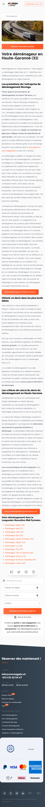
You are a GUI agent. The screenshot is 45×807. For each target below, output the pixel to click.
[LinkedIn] (23, 793)
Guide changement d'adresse (12, 729)
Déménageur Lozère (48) (15, 563)
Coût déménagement (9, 715)
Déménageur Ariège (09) (15, 525)
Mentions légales (8, 699)
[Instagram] (17, 793)
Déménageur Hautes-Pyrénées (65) (19, 539)
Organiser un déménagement (12, 733)
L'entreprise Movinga (9, 722)
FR (29, 793)
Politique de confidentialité (11, 702)
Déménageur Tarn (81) (14, 549)
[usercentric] (4, 793)
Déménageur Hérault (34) (15, 542)
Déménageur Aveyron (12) (15, 556)
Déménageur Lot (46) (13, 546)
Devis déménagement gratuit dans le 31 (20, 511)
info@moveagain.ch (14, 674)
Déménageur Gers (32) (14, 535)
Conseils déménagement (11, 726)
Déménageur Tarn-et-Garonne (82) (19, 553)
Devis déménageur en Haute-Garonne (20, 292)
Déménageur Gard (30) (14, 532)
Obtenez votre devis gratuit (22, 46)
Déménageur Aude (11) (14, 528)
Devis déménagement (10, 719)
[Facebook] (11, 793)
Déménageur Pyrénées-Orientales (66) (20, 560)
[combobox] (19, 588)
